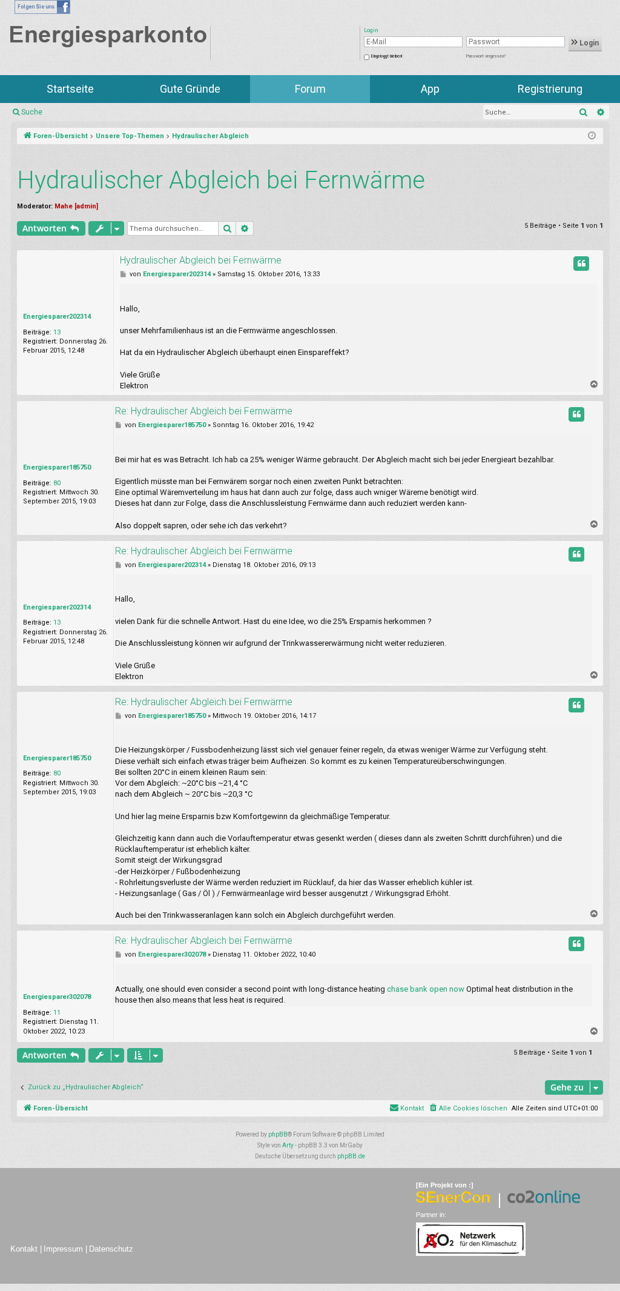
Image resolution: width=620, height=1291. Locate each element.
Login (588, 43)
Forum (310, 88)
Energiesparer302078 (57, 997)
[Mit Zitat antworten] (581, 263)
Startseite (70, 88)
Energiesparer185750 (57, 467)
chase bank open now (425, 989)
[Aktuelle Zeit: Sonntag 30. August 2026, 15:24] (592, 136)
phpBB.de (351, 1156)
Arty (288, 1145)
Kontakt (24, 1248)
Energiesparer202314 (57, 316)
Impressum (63, 1248)
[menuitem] (467, 1108)
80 (57, 483)
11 (57, 1013)
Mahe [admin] (76, 206)
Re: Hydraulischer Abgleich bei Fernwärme (203, 411)
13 (57, 332)
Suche (31, 112)
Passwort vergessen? (486, 56)
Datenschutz (111, 1248)
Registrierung (550, 88)
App (430, 88)
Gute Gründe (190, 88)
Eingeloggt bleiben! (386, 56)
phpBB (278, 1134)
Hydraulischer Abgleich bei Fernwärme (221, 180)
